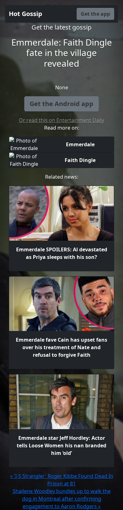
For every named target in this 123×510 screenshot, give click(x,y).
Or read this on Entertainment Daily (61, 120)
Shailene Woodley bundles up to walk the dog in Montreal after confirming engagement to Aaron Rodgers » (62, 499)
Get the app (95, 13)
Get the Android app (61, 103)
